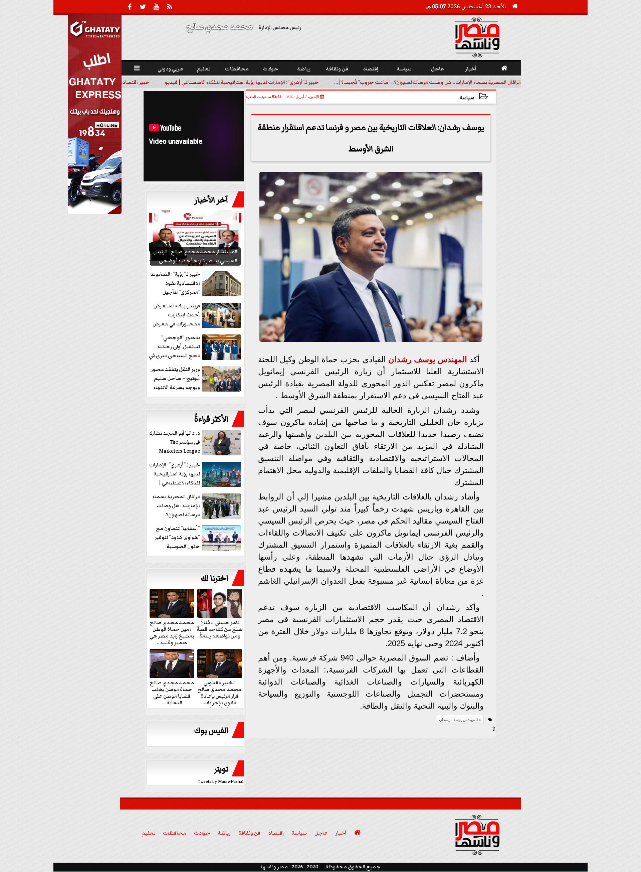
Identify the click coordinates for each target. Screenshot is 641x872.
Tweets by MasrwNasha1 (221, 781)
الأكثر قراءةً (211, 419)
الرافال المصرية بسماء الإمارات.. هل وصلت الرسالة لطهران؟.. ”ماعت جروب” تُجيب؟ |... (427, 82)
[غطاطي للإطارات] (95, 212)
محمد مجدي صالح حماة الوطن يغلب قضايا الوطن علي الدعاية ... (172, 692)
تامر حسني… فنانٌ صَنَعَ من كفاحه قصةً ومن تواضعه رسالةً (220, 628)
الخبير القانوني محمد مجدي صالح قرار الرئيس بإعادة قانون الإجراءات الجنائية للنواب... (220, 696)
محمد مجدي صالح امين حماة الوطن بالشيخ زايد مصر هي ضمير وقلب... (172, 632)
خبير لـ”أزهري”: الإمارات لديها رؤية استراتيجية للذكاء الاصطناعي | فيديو (242, 82)
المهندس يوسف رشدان (427, 359)
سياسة (467, 98)
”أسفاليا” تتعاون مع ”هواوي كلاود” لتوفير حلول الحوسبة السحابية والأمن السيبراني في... (198, 537)
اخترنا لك (214, 578)
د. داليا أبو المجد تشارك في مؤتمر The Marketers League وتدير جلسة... (174, 442)
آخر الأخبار (211, 200)
